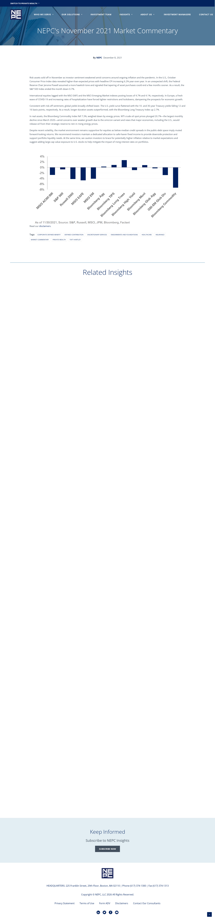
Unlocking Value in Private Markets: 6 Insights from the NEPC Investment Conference (64, 798)
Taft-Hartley (75, 239)
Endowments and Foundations (124, 235)
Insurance (160, 235)
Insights (124, 14)
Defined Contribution (73, 235)
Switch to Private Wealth (23, 3)
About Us (146, 14)
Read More (21, 405)
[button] (107, 332)
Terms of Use (87, 903)
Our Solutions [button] (71, 14)
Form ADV (104, 903)
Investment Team (101, 14)
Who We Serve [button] (42, 14)
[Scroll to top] (209, 914)
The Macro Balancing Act (29, 400)
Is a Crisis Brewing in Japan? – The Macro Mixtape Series (47, 665)
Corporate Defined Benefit (49, 235)
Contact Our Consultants (146, 903)
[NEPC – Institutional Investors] (16, 14)
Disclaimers (121, 903)
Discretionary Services (97, 235)
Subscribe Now (107, 848)
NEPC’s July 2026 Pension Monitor (34, 533)
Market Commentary (40, 239)
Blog (18, 390)
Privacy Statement (65, 903)
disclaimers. (45, 226)
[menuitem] (24, 3)
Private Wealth (59, 239)
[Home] (107, 873)
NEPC (99, 57)
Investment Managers (177, 14)
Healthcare (147, 235)
